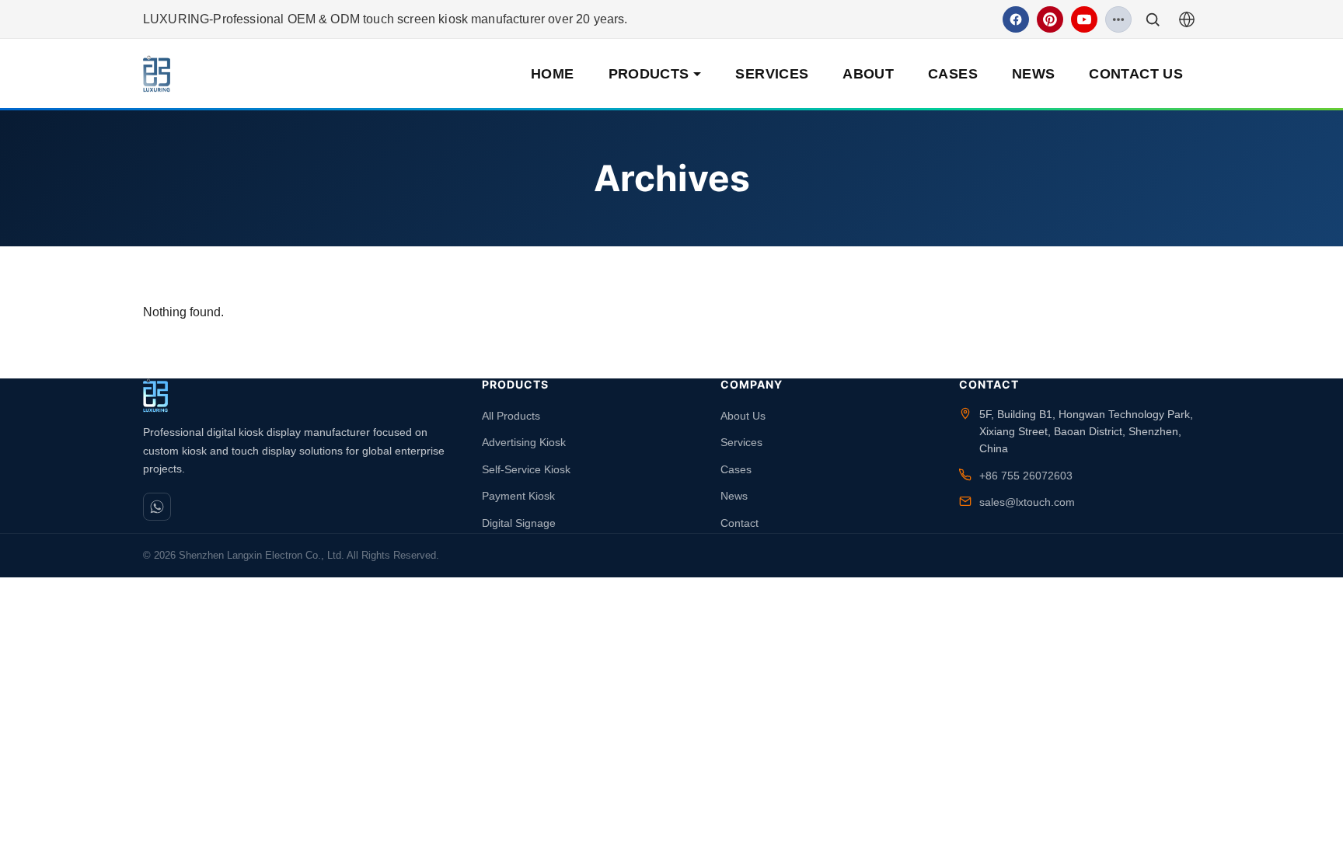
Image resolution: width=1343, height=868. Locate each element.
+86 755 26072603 (1026, 475)
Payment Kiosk (518, 496)
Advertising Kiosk (524, 442)
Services (771, 74)
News (1033, 74)
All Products (511, 416)
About (868, 74)
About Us (743, 416)
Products (649, 74)
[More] (1118, 19)
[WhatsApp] (157, 507)
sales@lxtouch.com (1027, 502)
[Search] (1152, 19)
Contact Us (1136, 74)
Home (552, 74)
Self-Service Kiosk (526, 469)
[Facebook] (1016, 19)
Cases (953, 74)
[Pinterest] (1050, 19)
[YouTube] (1084, 19)
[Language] (1187, 19)
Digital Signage (519, 523)
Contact (739, 523)
